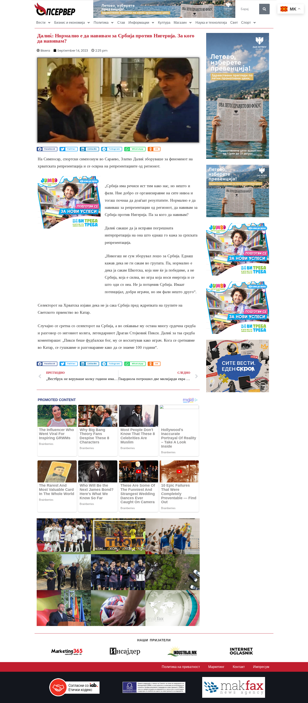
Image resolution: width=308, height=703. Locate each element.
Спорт (246, 22)
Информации (138, 22)
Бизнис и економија (69, 22)
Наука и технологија (211, 22)
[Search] (264, 9)
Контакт (239, 666)
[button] (47, 149)
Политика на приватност (181, 666)
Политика (101, 22)
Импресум (261, 666)
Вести (40, 22)
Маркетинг (216, 666)
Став (121, 22)
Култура (164, 22)
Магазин (180, 22)
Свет (234, 22)
